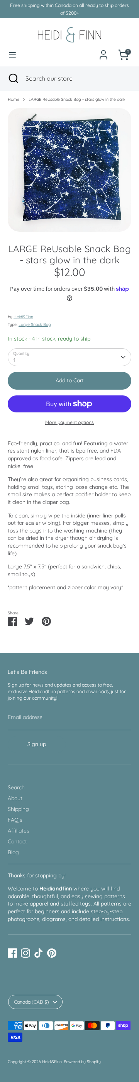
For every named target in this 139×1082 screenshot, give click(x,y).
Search (16, 787)
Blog (13, 852)
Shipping (18, 809)
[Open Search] (13, 78)
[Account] (103, 50)
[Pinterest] (51, 953)
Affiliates (18, 830)
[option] (69, 170)
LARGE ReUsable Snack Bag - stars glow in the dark (77, 99)
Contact (17, 841)
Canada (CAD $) (31, 1002)
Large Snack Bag (35, 324)
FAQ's (15, 819)
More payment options (69, 422)
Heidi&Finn (23, 316)
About (15, 798)
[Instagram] (25, 953)
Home (13, 99)
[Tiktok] (38, 953)
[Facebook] (12, 953)
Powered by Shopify (82, 1061)
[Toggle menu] (12, 55)
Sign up (36, 744)
